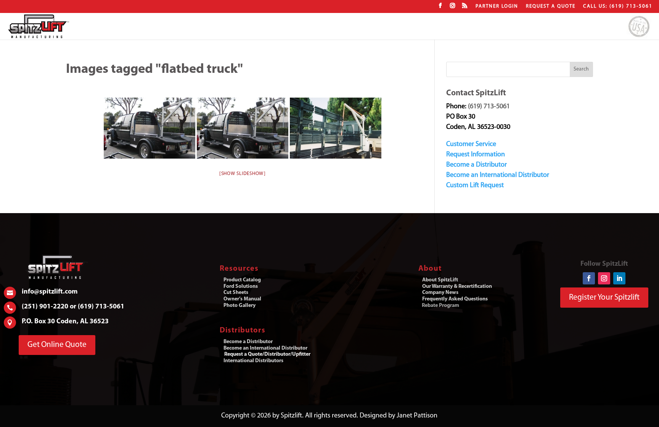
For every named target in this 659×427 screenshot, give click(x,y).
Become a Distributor (476, 165)
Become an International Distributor (497, 175)
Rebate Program (440, 305)
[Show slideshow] (242, 173)
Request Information (475, 154)
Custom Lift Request (475, 185)
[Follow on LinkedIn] (619, 278)
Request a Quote (550, 6)
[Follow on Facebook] (589, 278)
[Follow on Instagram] (604, 278)
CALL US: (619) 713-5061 (618, 6)
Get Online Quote (57, 345)
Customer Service (471, 144)
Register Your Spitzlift (604, 298)
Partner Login (497, 6)
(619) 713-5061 (489, 106)
